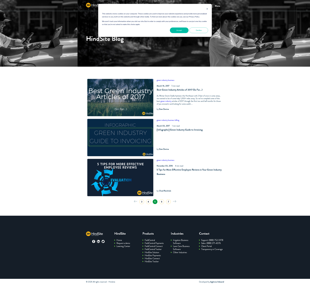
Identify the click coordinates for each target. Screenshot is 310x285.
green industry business (165, 80)
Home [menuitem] (119, 240)
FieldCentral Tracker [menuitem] (153, 249)
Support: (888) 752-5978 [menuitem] (212, 240)
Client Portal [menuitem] (206, 246)
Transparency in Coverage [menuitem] (212, 249)
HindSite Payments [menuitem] (153, 255)
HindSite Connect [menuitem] (152, 258)
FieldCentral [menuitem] (150, 240)
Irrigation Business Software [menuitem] (180, 242)
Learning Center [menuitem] (123, 246)
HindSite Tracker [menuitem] (152, 261)
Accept (179, 30)
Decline (199, 30)
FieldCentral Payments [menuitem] (154, 243)
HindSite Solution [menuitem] (152, 252)
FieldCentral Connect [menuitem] (154, 246)
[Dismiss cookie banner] (207, 9)
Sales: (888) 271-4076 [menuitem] (211, 243)
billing (177, 120)
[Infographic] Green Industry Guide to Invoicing (180, 129)
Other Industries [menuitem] (180, 252)
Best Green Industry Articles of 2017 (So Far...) (179, 89)
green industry (166, 101)
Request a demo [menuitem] (123, 243)
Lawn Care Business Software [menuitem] (181, 248)
